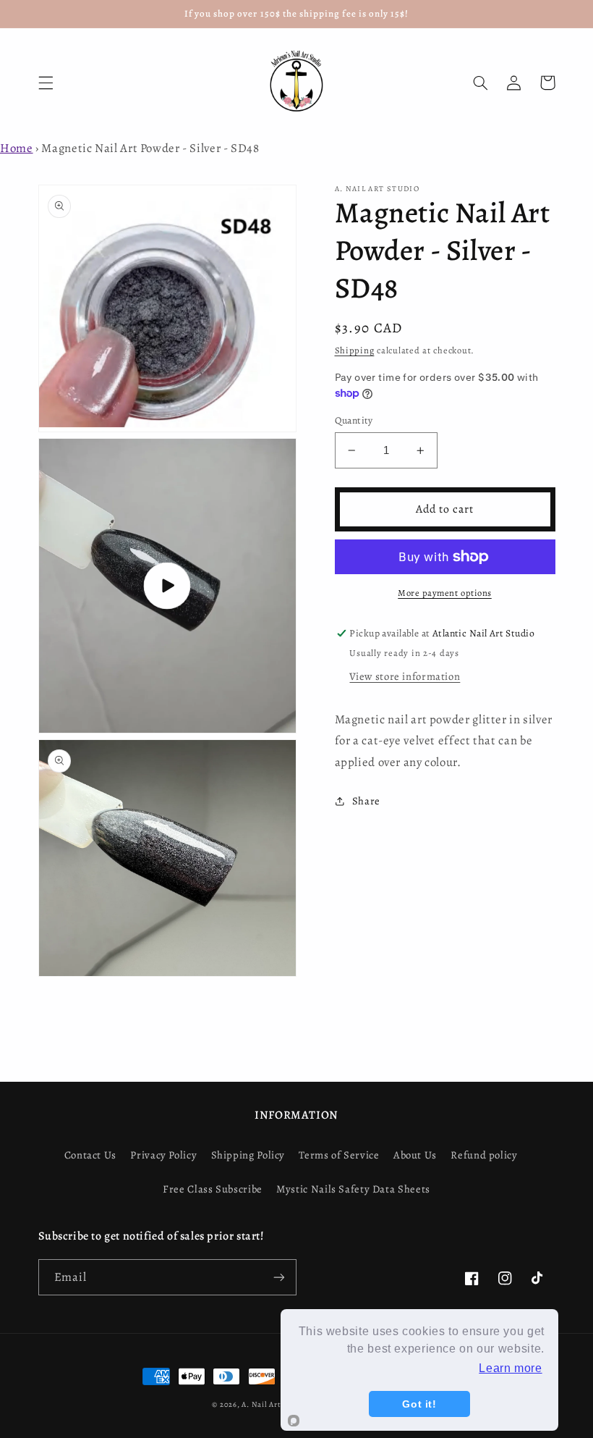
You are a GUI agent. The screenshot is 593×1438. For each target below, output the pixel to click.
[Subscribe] (279, 1277)
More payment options (445, 592)
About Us (415, 1155)
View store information (404, 676)
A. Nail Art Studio (274, 1404)
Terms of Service (339, 1155)
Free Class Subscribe (213, 1189)
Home (16, 148)
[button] (45, 82)
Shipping (355, 350)
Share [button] (366, 801)
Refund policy (484, 1155)
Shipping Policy (248, 1155)
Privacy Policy (163, 1155)
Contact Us (90, 1155)
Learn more (510, 1368)
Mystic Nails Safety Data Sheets (353, 1189)
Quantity (354, 420)
